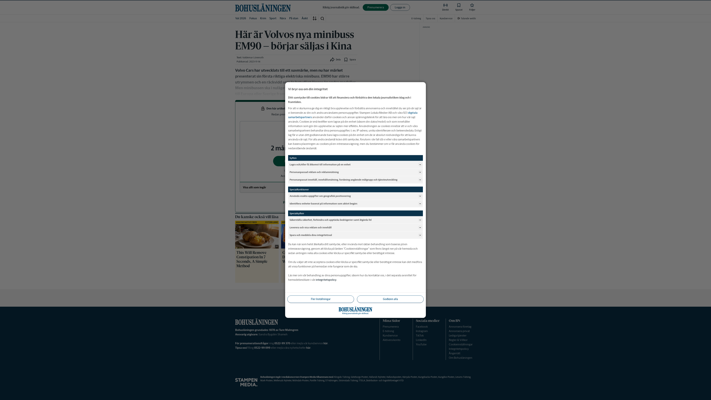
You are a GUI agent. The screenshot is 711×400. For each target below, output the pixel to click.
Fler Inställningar (321, 299)
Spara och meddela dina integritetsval (311, 234)
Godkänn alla (390, 299)
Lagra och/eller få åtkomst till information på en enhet (320, 164)
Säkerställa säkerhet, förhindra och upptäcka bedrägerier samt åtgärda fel (331, 219)
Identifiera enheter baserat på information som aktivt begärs (323, 203)
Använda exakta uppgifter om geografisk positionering (320, 195)
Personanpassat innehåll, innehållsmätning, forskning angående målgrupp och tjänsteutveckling (343, 179)
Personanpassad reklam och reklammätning (314, 172)
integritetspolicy (326, 279)
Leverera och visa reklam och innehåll (311, 227)
